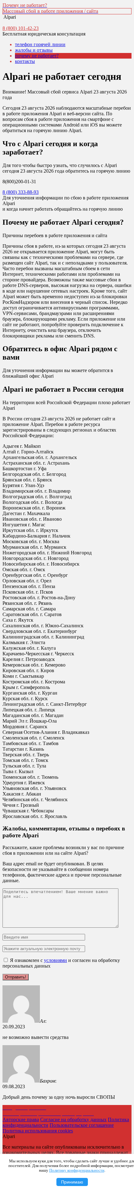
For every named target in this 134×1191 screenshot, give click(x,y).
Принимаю (72, 1181)
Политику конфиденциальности (76, 1170)
